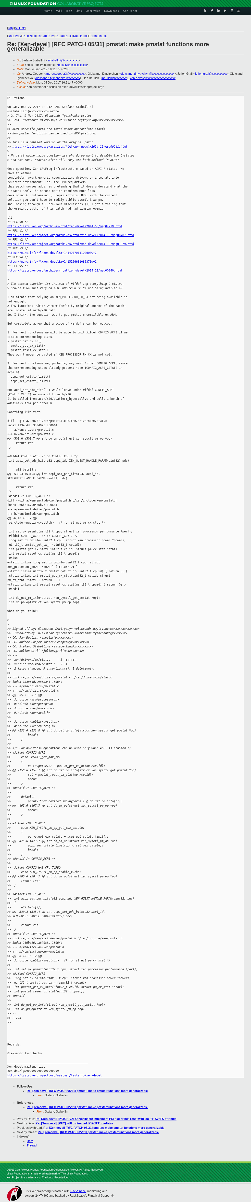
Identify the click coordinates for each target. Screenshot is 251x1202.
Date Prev (14, 36)
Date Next (29, 36)
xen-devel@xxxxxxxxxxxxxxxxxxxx (153, 78)
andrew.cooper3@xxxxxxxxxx (65, 73)
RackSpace (78, 1191)
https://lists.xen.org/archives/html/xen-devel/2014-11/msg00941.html (70, 146)
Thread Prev (45, 36)
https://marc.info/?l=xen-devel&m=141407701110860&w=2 (52, 253)
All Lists (20, 28)
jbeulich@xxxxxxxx (114, 78)
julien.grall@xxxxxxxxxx (211, 73)
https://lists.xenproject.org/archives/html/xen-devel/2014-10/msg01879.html (70, 244)
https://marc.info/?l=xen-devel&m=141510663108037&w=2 (52, 261)
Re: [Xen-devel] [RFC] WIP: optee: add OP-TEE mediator (74, 1123)
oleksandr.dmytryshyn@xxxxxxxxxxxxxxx (147, 73)
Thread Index (98, 36)
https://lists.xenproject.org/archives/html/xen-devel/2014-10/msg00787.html (70, 235)
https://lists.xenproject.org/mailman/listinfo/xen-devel (54, 1075)
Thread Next (63, 36)
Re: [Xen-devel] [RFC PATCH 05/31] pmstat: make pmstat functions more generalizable (87, 1091)
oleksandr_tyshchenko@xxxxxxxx (57, 78)
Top (10, 28)
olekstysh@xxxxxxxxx (72, 65)
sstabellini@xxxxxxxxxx (63, 60)
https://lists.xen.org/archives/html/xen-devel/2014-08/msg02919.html (64, 226)
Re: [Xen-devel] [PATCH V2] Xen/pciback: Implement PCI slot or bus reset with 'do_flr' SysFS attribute (106, 1119)
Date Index (80, 36)
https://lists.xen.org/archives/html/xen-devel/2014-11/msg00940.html (64, 270)
